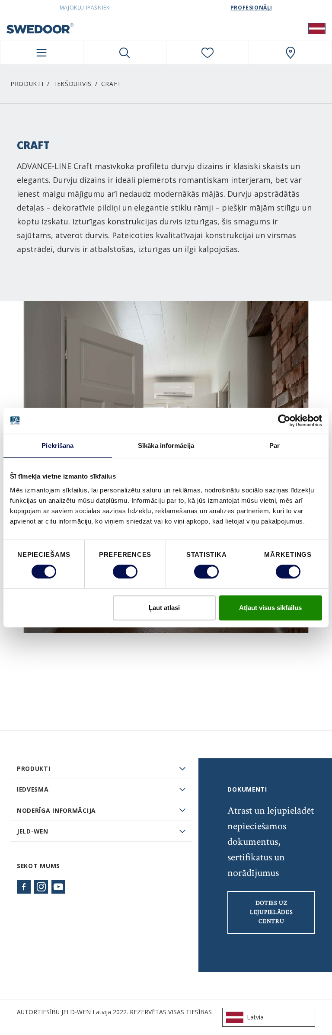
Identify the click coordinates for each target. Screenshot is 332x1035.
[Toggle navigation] (41, 53)
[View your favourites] (207, 53)
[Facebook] (24, 887)
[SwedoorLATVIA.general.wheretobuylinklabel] (290, 53)
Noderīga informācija (56, 810)
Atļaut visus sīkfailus (270, 607)
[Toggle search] (124, 53)
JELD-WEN (32, 831)
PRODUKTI (34, 768)
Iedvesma (33, 789)
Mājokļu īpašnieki (85, 7)
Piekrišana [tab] (57, 445)
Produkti (27, 84)
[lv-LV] (317, 28)
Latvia (255, 1017)
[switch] (125, 571)
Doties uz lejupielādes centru (271, 912)
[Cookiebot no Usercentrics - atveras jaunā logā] (284, 420)
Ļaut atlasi (164, 607)
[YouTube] (58, 887)
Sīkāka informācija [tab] (166, 445)
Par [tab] (274, 445)
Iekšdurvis (73, 84)
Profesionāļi (251, 7)
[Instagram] (41, 887)
